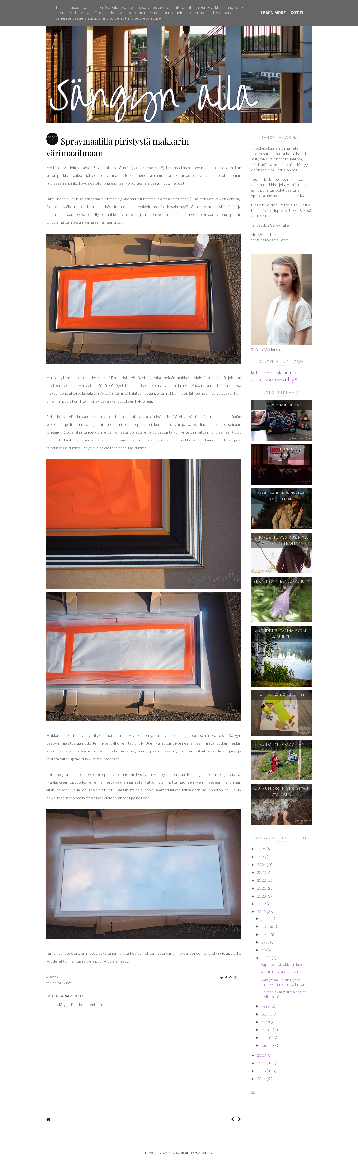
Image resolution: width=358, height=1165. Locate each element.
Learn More (273, 12)
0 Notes (52, 977)
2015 (262, 1070)
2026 (262, 848)
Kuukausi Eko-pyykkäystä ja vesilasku (281, 791)
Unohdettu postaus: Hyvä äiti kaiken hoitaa (281, 540)
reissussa (302, 372)
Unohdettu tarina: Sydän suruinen (281, 633)
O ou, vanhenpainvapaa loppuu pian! (281, 496)
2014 (262, 1078)
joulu (266, 918)
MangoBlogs (203, 1153)
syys (266, 942)
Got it (297, 12)
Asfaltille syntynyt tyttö (281, 972)
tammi (267, 1045)
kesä (266, 1006)
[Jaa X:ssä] (221, 978)
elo (265, 949)
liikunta (266, 373)
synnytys (258, 380)
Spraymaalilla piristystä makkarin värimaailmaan (283, 982)
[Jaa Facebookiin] (226, 978)
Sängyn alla (171, 1153)
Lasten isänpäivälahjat (281, 695)
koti (69, 983)
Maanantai (281, 405)
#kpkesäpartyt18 (148, 167)
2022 (262, 880)
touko (267, 1014)
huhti (266, 1021)
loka (266, 934)
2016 (262, 1063)
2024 (262, 864)
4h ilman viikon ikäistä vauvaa (281, 452)
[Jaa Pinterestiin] (230, 978)
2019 (262, 903)
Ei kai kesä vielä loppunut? (281, 581)
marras (268, 926)
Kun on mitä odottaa (281, 744)
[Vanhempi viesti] (239, 1119)
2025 (262, 856)
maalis (267, 1029)
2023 (262, 872)
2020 (262, 896)
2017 (262, 1055)
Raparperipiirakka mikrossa (284, 964)
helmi (267, 1037)
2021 (262, 888)
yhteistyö (274, 379)
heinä (267, 957)
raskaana (282, 372)
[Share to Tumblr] (240, 978)
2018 (262, 911)
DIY (60, 983)
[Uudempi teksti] (232, 1119)
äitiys (290, 379)
